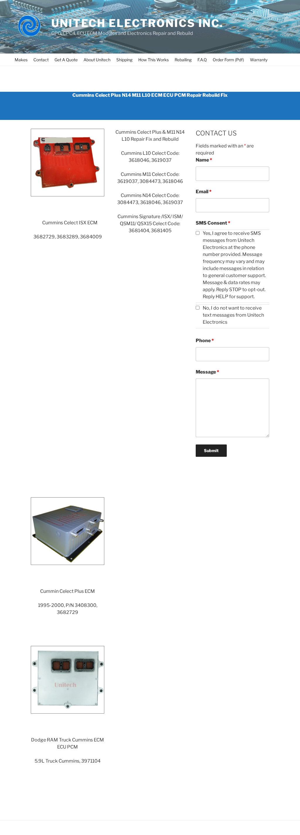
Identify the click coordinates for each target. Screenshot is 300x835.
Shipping (124, 59)
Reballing (183, 59)
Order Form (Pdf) (228, 59)
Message (207, 372)
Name (204, 160)
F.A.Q (202, 59)
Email (204, 191)
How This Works (153, 59)
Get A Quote (66, 59)
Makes (21, 59)
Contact (41, 59)
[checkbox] (198, 233)
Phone (205, 340)
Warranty (258, 59)
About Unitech (96, 59)
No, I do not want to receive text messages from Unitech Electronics (233, 315)
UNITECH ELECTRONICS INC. (137, 23)
